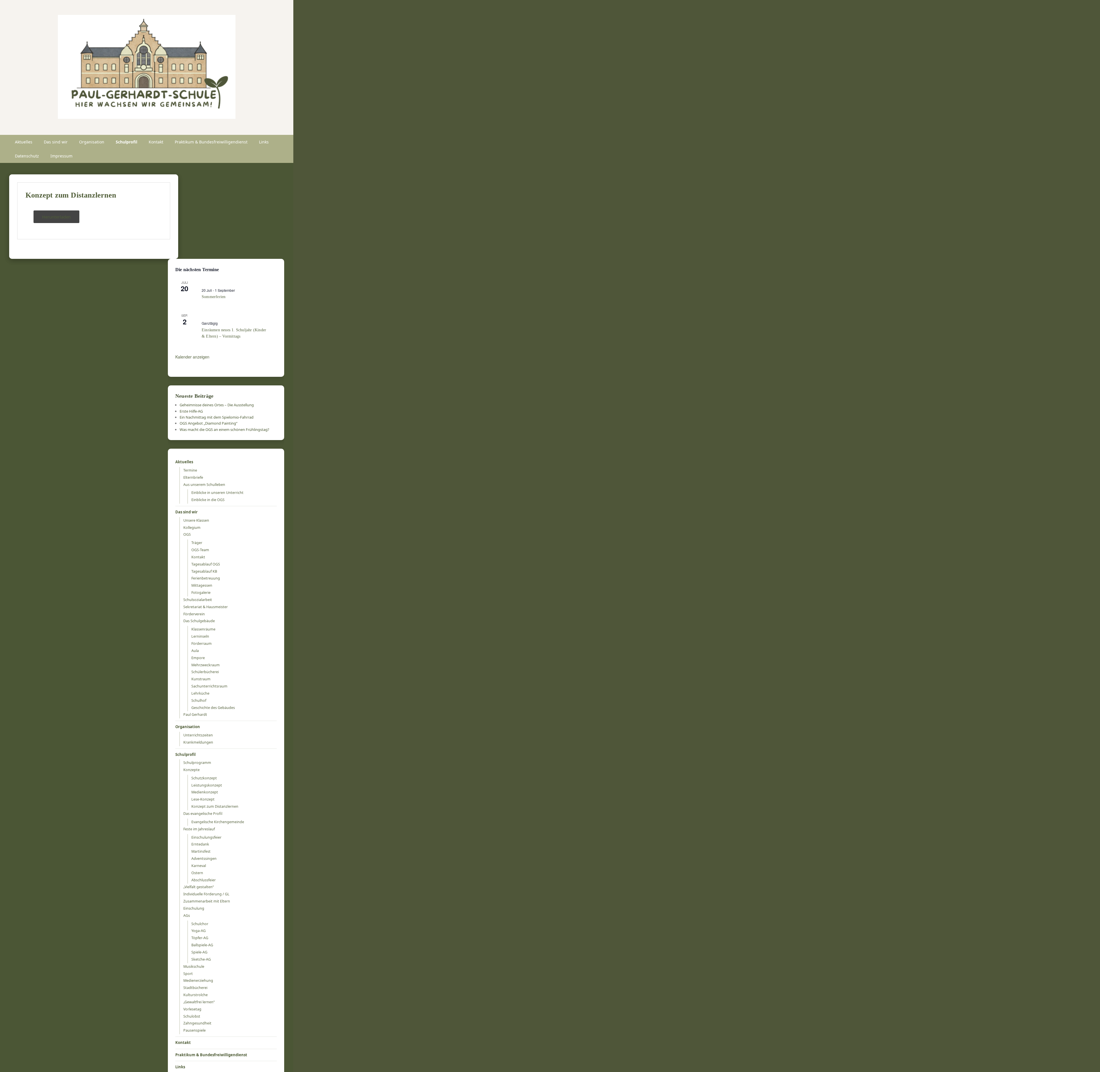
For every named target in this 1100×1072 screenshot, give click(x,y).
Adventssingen (204, 858)
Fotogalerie (201, 592)
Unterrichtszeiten (198, 735)
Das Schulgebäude (199, 620)
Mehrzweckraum (205, 665)
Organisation (91, 142)
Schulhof (198, 700)
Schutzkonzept (204, 778)
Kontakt (156, 142)
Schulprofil (126, 142)
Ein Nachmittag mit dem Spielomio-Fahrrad (217, 417)
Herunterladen (56, 217)
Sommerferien (213, 297)
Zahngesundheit (197, 1023)
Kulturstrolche (195, 994)
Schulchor (199, 923)
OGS (187, 534)
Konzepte (191, 769)
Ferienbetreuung (205, 578)
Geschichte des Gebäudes (213, 707)
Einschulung (193, 908)
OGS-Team (200, 549)
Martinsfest (201, 851)
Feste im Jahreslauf (199, 829)
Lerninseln (200, 636)
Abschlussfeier (203, 880)
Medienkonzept (204, 792)
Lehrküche (200, 693)
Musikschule (193, 966)
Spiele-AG (199, 952)
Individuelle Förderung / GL (206, 894)
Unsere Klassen (196, 520)
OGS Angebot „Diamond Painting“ (208, 423)
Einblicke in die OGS (208, 499)
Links (264, 142)
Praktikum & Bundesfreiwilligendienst (211, 142)
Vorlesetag (192, 1009)
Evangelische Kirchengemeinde (217, 821)
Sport (188, 973)
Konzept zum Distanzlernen (70, 195)
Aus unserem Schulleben (204, 484)
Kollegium (192, 527)
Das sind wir (56, 142)
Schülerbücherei (205, 671)
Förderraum (201, 643)
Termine (190, 470)
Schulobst (191, 1016)
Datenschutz (27, 156)
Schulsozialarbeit (197, 599)
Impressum (61, 156)
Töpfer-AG (199, 937)
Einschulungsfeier (206, 837)
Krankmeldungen (198, 742)
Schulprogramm (197, 762)
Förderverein (194, 614)
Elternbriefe (193, 477)
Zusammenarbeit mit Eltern (206, 901)
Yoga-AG (198, 930)
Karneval (198, 865)
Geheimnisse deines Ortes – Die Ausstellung (217, 404)
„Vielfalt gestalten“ (198, 886)
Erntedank (200, 844)
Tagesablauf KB (204, 571)
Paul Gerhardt (195, 714)
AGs (186, 915)
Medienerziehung (198, 980)
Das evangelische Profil (202, 813)
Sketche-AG (201, 959)
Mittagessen (201, 585)
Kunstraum (201, 679)
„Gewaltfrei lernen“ (199, 1002)
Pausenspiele (194, 1030)
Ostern (197, 872)
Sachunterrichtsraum (209, 686)
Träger (196, 542)
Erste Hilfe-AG (191, 411)
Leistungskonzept (206, 785)
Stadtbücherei (195, 987)
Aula (195, 650)
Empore (198, 657)
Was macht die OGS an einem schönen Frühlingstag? (224, 429)
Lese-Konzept (203, 799)
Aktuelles (23, 142)
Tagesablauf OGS (205, 564)
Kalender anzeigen (192, 357)
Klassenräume (203, 629)
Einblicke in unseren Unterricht (217, 492)
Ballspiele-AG (202, 945)
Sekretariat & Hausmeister (205, 606)
